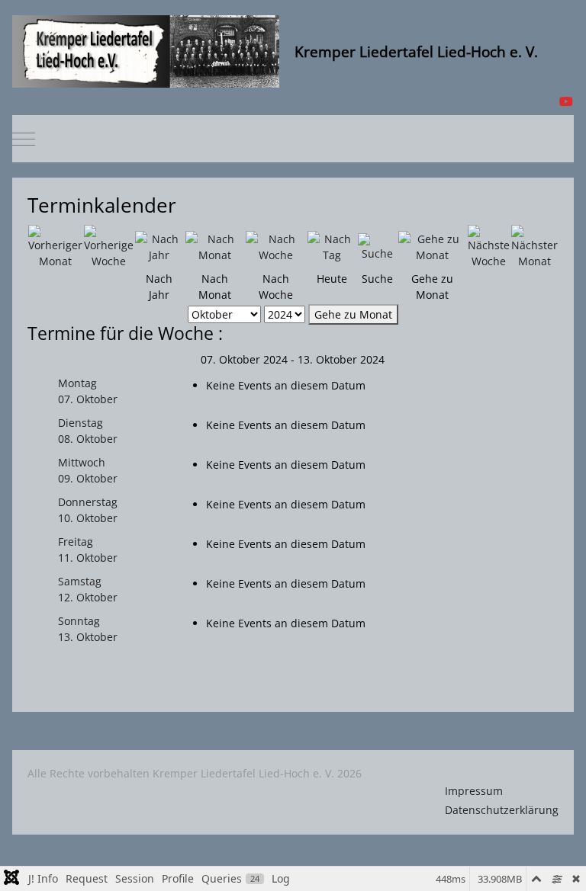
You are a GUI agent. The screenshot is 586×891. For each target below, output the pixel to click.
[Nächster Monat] (534, 246)
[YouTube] (566, 101)
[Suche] (377, 246)
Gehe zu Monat (353, 314)
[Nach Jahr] (159, 246)
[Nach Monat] (214, 246)
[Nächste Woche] (489, 246)
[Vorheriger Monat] (55, 246)
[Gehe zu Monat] (432, 246)
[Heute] (331, 246)
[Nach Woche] (276, 246)
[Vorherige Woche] (109, 246)
